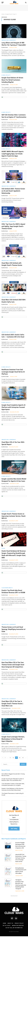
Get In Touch (6, 925)
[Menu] (3, 2)
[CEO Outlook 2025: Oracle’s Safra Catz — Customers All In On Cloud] (14, 323)
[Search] (25, 2)
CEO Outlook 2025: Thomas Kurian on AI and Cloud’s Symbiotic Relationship (13, 190)
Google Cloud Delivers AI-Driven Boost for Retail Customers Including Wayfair (12, 79)
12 (13, 757)
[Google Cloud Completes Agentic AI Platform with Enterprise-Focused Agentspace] (14, 393)
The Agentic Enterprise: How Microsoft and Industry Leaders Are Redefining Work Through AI (20, 884)
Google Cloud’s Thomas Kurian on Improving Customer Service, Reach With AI (14, 516)
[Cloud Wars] (14, 2)
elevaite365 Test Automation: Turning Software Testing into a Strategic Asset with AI (20, 858)
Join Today (14, 828)
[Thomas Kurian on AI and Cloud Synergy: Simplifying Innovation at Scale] (14, 615)
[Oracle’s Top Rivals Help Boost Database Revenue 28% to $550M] (14, 579)
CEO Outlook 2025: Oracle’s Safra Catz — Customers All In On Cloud (13, 335)
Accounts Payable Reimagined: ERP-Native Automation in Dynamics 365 (20, 845)
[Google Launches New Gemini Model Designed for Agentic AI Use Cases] (14, 467)
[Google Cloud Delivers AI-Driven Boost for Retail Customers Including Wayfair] (14, 66)
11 (10, 757)
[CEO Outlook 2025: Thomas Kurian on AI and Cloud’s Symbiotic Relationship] (14, 177)
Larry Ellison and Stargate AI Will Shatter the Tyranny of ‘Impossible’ (14, 43)
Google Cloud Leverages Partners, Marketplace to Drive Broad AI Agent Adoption (13, 738)
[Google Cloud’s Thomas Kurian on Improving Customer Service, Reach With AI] (14, 502)
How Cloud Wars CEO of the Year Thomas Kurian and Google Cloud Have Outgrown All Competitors (13, 664)
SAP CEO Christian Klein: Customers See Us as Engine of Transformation (14, 116)
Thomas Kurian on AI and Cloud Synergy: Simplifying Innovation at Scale (13, 629)
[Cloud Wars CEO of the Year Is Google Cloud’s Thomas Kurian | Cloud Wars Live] (14, 690)
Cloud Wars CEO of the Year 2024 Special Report (13, 443)
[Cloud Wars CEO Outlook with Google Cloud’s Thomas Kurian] (14, 251)
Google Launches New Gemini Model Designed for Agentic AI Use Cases (14, 480)
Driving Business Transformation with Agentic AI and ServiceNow (20, 870)
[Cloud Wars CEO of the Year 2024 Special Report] (14, 431)
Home (3, 14)
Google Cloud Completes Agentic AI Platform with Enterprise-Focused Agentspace (13, 407)
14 (19, 757)
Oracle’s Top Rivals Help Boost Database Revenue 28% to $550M (13, 591)
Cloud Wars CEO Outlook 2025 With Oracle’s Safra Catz (14, 300)
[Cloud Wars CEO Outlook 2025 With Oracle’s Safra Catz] (14, 288)
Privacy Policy (19, 923)
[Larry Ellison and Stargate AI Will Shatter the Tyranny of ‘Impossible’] (14, 31)
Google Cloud (8, 14)
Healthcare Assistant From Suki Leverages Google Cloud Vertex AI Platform (13, 371)
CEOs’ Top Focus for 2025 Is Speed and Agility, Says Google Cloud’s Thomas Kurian (13, 226)
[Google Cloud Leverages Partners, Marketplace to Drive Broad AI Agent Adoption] (14, 725)
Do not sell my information (14, 927)
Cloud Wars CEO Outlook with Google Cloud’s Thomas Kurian (12, 264)
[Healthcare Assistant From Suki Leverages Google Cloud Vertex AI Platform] (14, 358)
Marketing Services (18, 925)
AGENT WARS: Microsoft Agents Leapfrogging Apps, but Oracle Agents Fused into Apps (12, 153)
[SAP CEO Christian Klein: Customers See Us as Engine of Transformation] (14, 103)
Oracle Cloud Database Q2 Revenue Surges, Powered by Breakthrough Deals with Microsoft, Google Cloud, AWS (14, 554)
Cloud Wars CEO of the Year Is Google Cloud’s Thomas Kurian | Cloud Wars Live (12, 703)
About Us (10, 923)
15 (22, 757)
